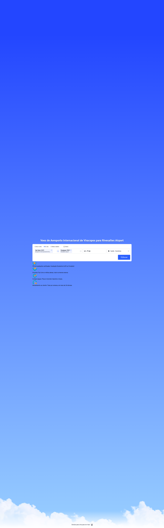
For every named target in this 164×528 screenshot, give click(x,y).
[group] (46, 251)
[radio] (38, 246)
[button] (147, 2)
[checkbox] (66, 246)
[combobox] (53, 251)
